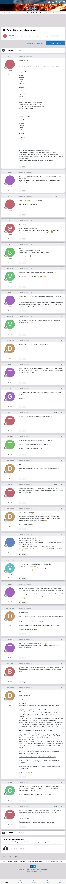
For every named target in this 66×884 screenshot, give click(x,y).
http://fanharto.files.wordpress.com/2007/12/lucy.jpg (33, 621)
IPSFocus (26, 869)
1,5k (10, 454)
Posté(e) (25, 56)
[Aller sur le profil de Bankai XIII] (10, 671)
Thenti (10, 172)
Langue (32, 869)
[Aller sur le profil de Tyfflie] (5, 36)
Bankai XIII (10, 663)
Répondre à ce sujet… (18, 848)
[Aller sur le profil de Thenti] (10, 180)
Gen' (10, 388)
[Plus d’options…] (61, 56)
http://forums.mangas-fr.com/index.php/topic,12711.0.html (35, 794)
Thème (38, 869)
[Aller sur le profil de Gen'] (10, 396)
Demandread (10, 340)
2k (10, 358)
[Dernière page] (15, 50)
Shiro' (10, 244)
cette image (37, 104)
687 (10, 190)
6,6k (10, 552)
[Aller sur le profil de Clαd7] (10, 790)
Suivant (10, 50)
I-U (10, 534)
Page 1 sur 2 (22, 50)
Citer (23, 166)
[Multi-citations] (20, 167)
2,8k (10, 577)
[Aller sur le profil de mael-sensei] (10, 568)
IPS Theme (20, 869)
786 (10, 681)
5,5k (10, 262)
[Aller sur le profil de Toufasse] (10, 444)
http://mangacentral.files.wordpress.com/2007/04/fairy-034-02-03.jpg (39, 625)
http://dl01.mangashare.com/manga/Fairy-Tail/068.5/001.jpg (36, 751)
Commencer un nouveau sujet (35, 43)
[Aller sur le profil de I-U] (10, 542)
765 (10, 406)
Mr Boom (10, 268)
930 (10, 238)
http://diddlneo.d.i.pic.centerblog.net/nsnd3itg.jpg (33, 709)
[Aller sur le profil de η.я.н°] (10, 228)
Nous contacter (45, 869)
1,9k (10, 800)
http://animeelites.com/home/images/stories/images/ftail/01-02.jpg (37, 757)
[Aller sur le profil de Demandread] (10, 348)
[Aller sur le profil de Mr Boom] (10, 276)
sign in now (40, 842)
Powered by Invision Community (33, 871)
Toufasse (10, 436)
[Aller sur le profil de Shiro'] (10, 252)
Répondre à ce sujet (55, 43)
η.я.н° (10, 220)
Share (47, 36)
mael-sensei (10, 560)
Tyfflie (12, 35)
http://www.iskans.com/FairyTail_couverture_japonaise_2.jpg (36, 730)
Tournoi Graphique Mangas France (31, 37)
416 (10, 286)
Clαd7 (10, 782)
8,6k (10, 74)
